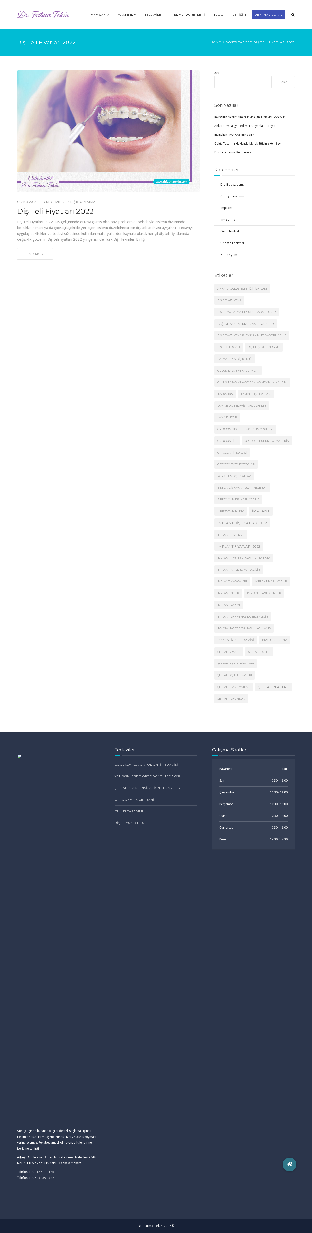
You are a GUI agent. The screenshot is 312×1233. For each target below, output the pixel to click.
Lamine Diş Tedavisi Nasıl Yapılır (241, 405)
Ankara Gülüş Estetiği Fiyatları (242, 288)
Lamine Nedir (227, 417)
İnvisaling (227, 220)
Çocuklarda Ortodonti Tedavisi (146, 764)
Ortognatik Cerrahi (134, 799)
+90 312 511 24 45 (41, 1172)
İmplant (226, 208)
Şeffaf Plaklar (273, 687)
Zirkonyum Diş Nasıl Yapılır (238, 499)
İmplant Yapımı (228, 605)
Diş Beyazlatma (82, 201)
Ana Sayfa (100, 14)
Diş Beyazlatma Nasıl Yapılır (245, 324)
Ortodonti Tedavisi (232, 452)
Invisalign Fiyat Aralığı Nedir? (234, 135)
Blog (218, 14)
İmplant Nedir (228, 593)
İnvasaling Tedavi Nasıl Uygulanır (244, 628)
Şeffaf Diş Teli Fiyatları (235, 663)
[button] (289, 1164)
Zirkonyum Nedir (230, 511)
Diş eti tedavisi (228, 347)
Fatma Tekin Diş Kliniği (234, 359)
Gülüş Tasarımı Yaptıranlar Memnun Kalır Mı (252, 382)
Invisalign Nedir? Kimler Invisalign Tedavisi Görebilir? (250, 117)
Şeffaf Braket (228, 651)
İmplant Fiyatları (230, 534)
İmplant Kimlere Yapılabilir (238, 569)
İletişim (239, 14)
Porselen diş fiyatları (234, 476)
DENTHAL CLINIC (268, 14)
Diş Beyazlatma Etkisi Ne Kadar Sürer (246, 312)
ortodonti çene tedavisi (236, 464)
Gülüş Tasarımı (232, 196)
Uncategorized (232, 243)
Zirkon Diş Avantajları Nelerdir (242, 487)
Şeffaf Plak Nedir (231, 698)
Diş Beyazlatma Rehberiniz (232, 152)
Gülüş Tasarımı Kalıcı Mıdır (238, 370)
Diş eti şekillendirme (264, 347)
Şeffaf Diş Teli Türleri (234, 675)
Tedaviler (154, 14)
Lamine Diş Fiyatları (256, 394)
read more (35, 254)
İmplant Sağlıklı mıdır (264, 593)
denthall (53, 201)
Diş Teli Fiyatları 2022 (55, 211)
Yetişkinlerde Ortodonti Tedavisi (147, 776)
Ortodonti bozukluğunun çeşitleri (245, 429)
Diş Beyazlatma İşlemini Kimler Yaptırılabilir (251, 335)
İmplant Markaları (232, 581)
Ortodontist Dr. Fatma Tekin (267, 441)
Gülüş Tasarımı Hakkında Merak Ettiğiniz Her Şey (247, 143)
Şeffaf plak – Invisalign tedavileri (148, 788)
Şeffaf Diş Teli (259, 651)
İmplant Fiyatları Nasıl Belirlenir (243, 558)
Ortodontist (229, 231)
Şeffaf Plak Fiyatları (233, 687)
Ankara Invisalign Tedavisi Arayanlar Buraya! (244, 126)
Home (216, 42)
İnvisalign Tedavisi (235, 640)
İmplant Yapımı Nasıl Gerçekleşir (242, 616)
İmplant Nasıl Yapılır (271, 581)
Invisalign (225, 394)
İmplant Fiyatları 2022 (238, 546)
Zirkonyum (228, 255)
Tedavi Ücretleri (188, 14)
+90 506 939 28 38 (41, 1178)
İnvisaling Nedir (274, 640)
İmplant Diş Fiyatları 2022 (242, 523)
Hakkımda (127, 14)
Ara (216, 73)
